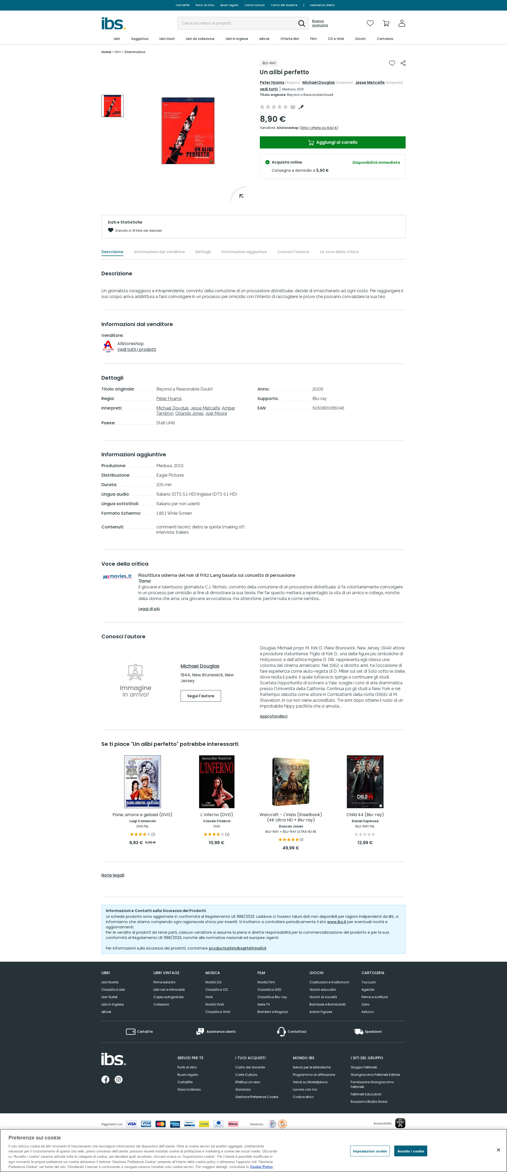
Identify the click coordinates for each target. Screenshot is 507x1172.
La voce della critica (339, 251)
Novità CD (213, 982)
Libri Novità (110, 982)
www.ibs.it (336, 921)
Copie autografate (168, 997)
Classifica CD (216, 989)
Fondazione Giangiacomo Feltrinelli (372, 1084)
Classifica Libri (113, 989)
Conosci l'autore (293, 251)
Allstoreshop (288, 127)
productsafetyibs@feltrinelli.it (237, 948)
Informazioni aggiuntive (244, 251)
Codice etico (303, 1097)
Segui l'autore (200, 696)
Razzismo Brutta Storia (369, 1101)
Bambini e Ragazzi (272, 1012)
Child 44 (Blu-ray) (365, 815)
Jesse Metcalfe (370, 82)
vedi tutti (269, 89)
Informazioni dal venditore (159, 251)
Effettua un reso (247, 1082)
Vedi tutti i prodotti (136, 349)
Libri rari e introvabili (169, 989)
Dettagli (203, 251)
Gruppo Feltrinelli (364, 1067)
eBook (106, 1012)
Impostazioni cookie (370, 1150)
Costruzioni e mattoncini (329, 982)
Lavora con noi (305, 1089)
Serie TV (263, 1004)
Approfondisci (273, 716)
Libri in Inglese (112, 1004)
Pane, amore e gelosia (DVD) (142, 815)
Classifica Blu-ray (272, 997)
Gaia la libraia (189, 1089)
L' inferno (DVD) (216, 815)
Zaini (365, 1004)
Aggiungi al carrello (336, 142)
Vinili (209, 997)
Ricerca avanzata (320, 23)
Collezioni (161, 1004)
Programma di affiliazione (314, 1074)
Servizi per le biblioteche (312, 1067)
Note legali (112, 875)
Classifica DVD (269, 989)
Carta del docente (284, 5)
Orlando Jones (189, 413)
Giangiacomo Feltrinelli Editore (375, 1074)
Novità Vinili (214, 1004)
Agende (368, 989)
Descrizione (112, 251)
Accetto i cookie (410, 1150)
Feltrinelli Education (366, 1094)
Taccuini (369, 982)
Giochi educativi (322, 989)
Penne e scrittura (375, 997)
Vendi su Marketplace (310, 1082)
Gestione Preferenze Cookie (256, 1097)
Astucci (368, 1012)
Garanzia (243, 1089)
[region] (253, 1150)
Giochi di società (323, 997)
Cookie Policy (261, 1166)
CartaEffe (182, 5)
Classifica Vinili (217, 1012)
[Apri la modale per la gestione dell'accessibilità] (400, 1123)
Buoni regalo (229, 5)
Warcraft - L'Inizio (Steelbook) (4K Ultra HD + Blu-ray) (291, 817)
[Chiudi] (498, 1150)
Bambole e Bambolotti (327, 1004)
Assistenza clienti (322, 5)
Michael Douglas (318, 82)
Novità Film (266, 982)
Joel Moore (216, 413)
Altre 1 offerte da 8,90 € (319, 127)
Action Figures (320, 1012)
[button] (301, 23)
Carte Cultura (255, 5)
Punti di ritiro (205, 5)
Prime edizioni (164, 982)
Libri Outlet (109, 997)
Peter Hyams (272, 82)
